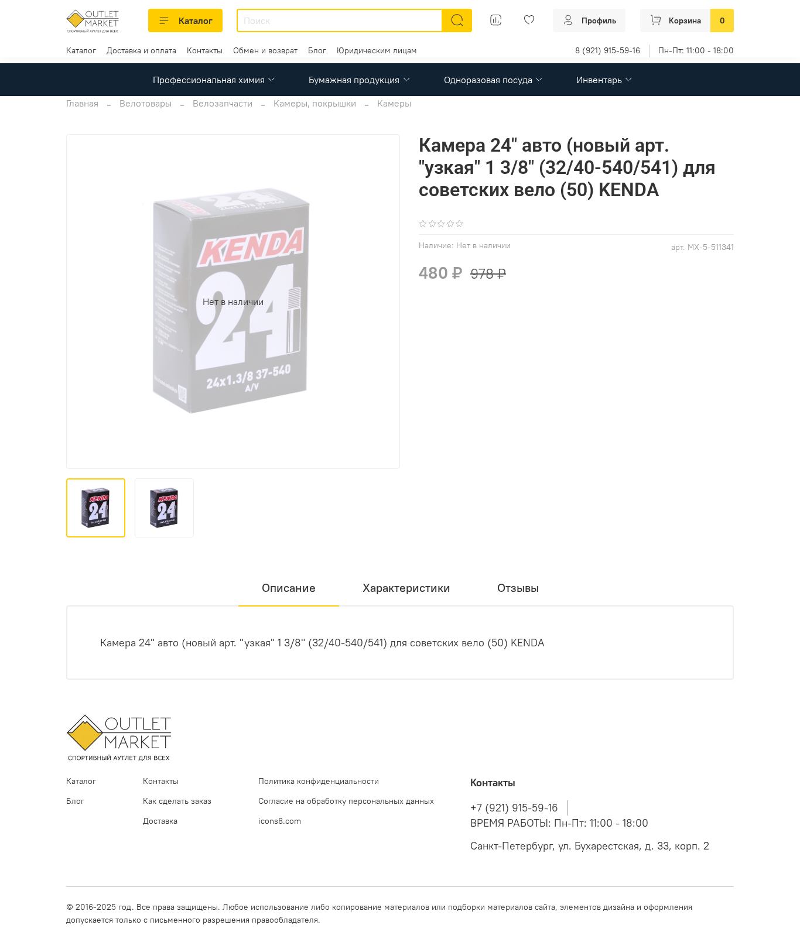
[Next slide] (381, 301)
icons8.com (279, 821)
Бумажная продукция (354, 79)
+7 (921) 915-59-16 (514, 807)
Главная (82, 103)
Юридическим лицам (377, 50)
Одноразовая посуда (488, 79)
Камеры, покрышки (314, 103)
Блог (317, 50)
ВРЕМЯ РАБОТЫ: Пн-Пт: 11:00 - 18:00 (559, 823)
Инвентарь (599, 79)
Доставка (160, 821)
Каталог (196, 20)
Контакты (205, 50)
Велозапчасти (222, 103)
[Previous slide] (85, 301)
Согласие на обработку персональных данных (346, 801)
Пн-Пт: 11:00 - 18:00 (696, 50)
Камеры (394, 103)
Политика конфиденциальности (318, 781)
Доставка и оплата (141, 50)
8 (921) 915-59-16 (607, 50)
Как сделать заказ (177, 801)
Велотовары (145, 103)
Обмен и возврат (265, 50)
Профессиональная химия (209, 79)
